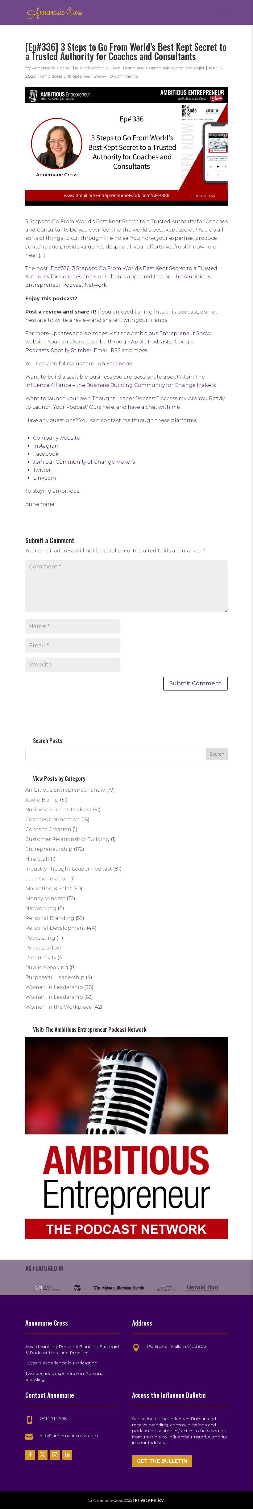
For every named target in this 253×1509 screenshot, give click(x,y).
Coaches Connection (52, 819)
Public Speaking (46, 967)
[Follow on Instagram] (55, 1455)
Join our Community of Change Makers (84, 462)
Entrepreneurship (49, 849)
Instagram (46, 446)
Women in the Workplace (58, 1007)
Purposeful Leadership (55, 977)
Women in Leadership (54, 997)
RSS (116, 350)
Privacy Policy (149, 1500)
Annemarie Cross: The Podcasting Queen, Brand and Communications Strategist (118, 68)
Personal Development (55, 928)
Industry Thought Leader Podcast (68, 869)
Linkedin (44, 478)
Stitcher (81, 350)
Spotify (60, 350)
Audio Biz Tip (42, 800)
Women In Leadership (54, 987)
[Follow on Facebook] (30, 1455)
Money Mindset (45, 898)
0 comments (124, 76)
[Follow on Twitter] (43, 1455)
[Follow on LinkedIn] (67, 1455)
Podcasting (40, 938)
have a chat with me (154, 407)
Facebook (119, 364)
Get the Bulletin (162, 1461)
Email (101, 350)
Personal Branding (49, 918)
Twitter (42, 470)
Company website (56, 438)
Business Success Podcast (58, 810)
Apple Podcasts (151, 342)
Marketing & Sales (48, 889)
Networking (40, 908)
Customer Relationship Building (67, 839)
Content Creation (48, 829)
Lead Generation (47, 879)
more (140, 350)
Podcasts (37, 948)
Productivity (40, 958)
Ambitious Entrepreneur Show (73, 76)
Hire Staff (37, 859)
